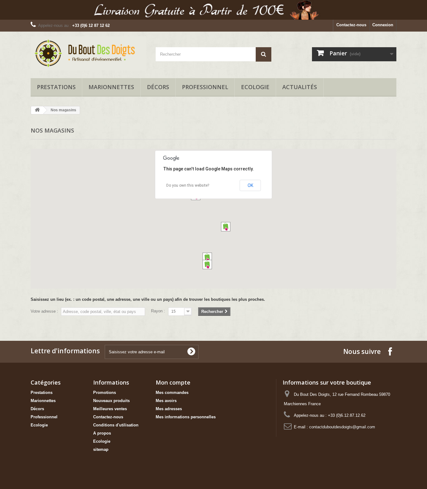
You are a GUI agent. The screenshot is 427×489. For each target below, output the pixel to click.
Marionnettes (111, 87)
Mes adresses (169, 408)
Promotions (104, 392)
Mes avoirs (166, 400)
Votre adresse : (44, 311)
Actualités (299, 87)
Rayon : (158, 311)
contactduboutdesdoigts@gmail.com (342, 427)
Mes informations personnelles (186, 417)
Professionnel (205, 87)
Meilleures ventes (110, 408)
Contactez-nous (351, 25)
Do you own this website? (187, 185)
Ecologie (255, 87)
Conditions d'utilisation (115, 425)
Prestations (56, 87)
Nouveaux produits (111, 400)
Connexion (382, 25)
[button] (207, 257)
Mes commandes (172, 392)
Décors (158, 87)
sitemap (100, 449)
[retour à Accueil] (37, 110)
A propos (102, 433)
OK (250, 185)
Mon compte (173, 382)
